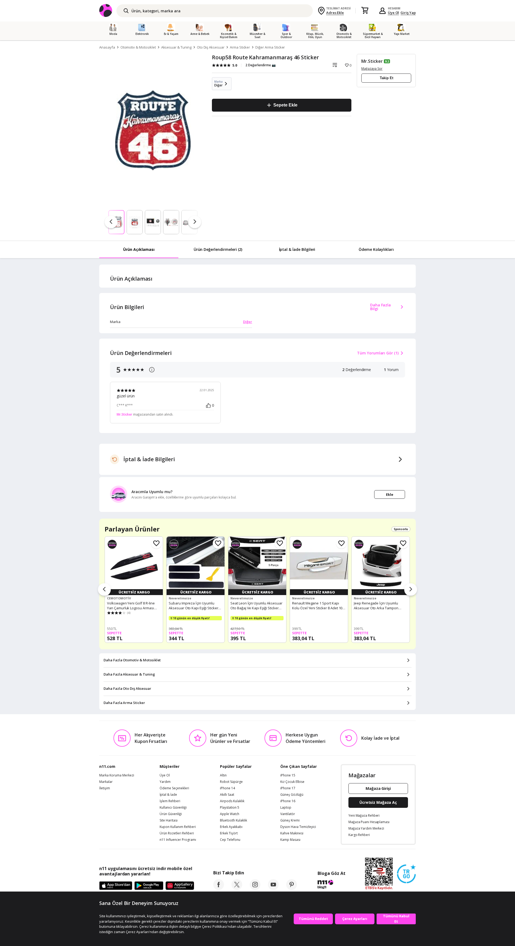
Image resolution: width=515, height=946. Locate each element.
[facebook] (218, 888)
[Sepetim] (365, 11)
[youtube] (273, 888)
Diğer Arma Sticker (270, 47)
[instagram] (255, 888)
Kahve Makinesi (291, 833)
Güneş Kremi (290, 820)
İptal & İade (168, 795)
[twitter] (236, 888)
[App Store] (115, 885)
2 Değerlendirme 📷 (260, 65)
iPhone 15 (287, 775)
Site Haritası (169, 820)
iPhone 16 (287, 801)
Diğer (247, 321)
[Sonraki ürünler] (410, 589)
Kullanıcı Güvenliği (173, 807)
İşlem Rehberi (170, 801)
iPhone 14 (227, 788)
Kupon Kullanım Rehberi (178, 827)
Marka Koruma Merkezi (116, 775)
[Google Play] (148, 885)
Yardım (165, 782)
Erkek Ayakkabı (231, 827)
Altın (223, 775)
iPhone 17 (287, 788)
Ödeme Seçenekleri (174, 788)
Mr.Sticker (372, 61)
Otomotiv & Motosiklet (138, 47)
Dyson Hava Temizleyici (298, 827)
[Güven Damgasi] (406, 874)
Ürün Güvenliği (171, 814)
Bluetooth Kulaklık (233, 820)
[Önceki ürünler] (104, 589)
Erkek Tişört (229, 833)
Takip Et (386, 78)
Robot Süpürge (231, 782)
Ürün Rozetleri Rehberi (177, 833)
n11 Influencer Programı (178, 840)
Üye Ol (393, 12)
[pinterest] (291, 888)
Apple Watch (229, 814)
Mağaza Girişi (378, 788)
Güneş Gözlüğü (291, 795)
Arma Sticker (240, 47)
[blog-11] (331, 885)
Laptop (285, 807)
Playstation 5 (229, 807)
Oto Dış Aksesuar (211, 47)
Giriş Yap (408, 12)
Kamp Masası (290, 840)
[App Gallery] (179, 885)
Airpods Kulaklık (232, 801)
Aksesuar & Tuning (176, 47)
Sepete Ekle (285, 105)
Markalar (106, 782)
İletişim (104, 788)
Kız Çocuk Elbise (292, 782)
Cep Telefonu (230, 840)
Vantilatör (287, 814)
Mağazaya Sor (371, 68)
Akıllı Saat (227, 795)
